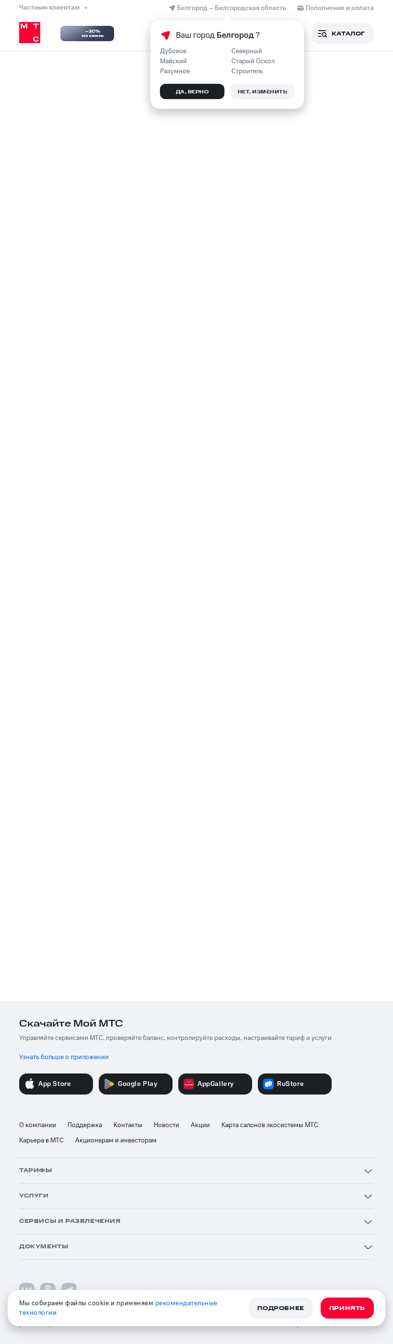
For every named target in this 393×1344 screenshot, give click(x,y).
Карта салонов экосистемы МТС (269, 1125)
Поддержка (85, 1125)
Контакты (128, 1125)
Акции (200, 1125)
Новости (166, 1125)
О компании (37, 1125)
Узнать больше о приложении (64, 1057)
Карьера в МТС (41, 1140)
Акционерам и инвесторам (116, 1140)
